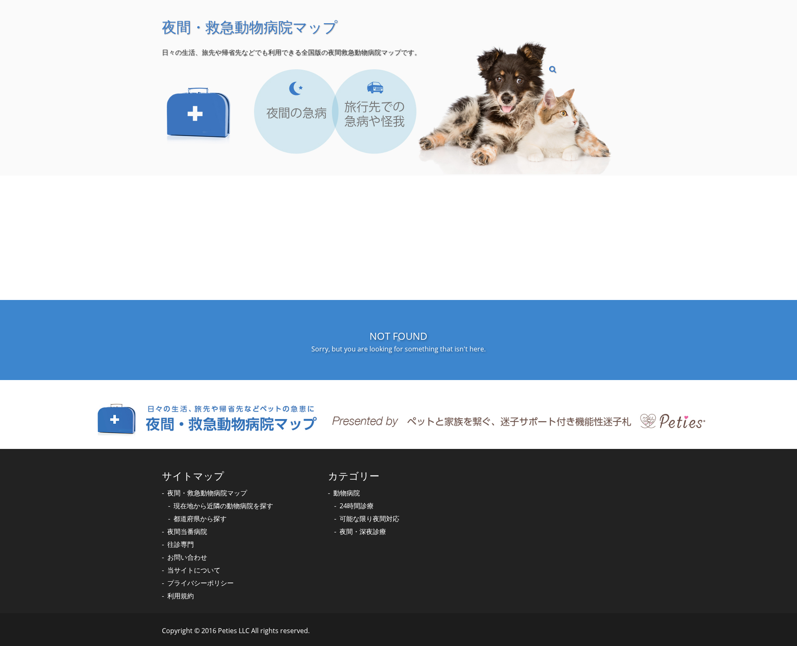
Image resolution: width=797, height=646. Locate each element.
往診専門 (180, 544)
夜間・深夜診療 (363, 531)
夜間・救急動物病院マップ (207, 492)
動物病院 (346, 492)
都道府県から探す (200, 518)
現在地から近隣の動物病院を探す (223, 505)
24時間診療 (357, 505)
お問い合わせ (187, 557)
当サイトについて (193, 570)
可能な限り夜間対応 (369, 518)
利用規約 (180, 595)
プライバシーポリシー (200, 582)
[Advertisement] (398, 238)
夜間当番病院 (187, 531)
